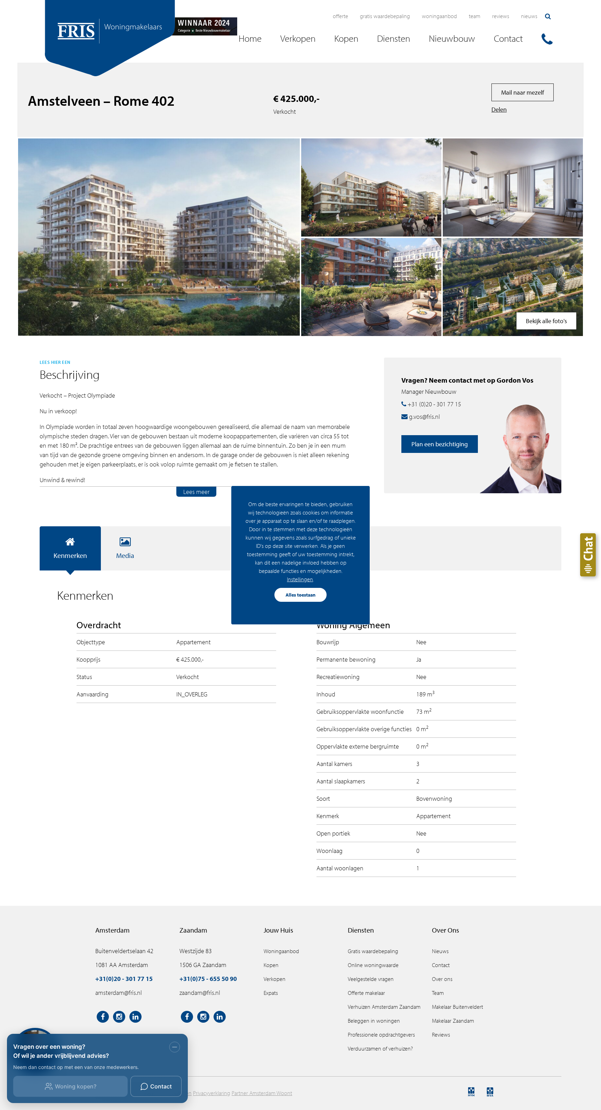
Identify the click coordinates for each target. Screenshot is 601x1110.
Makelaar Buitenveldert (457, 1006)
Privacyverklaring (211, 1092)
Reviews (500, 16)
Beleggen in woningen (374, 1020)
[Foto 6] (371, 187)
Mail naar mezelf (522, 92)
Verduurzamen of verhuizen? (380, 1048)
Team (474, 16)
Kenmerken (70, 555)
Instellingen (300, 579)
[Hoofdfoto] (159, 237)
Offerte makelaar (366, 992)
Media (125, 555)
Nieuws (529, 16)
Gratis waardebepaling (385, 16)
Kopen (271, 964)
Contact (441, 964)
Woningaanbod (439, 16)
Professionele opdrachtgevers (381, 1034)
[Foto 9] (513, 287)
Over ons (442, 978)
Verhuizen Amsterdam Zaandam (384, 1006)
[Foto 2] (513, 187)
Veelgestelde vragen (371, 978)
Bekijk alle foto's (546, 321)
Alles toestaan (300, 595)
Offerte (340, 16)
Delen (499, 109)
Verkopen (275, 978)
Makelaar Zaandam (453, 1020)
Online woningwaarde (373, 964)
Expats (271, 992)
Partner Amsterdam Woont (262, 1092)
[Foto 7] (371, 287)
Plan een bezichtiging (439, 444)
